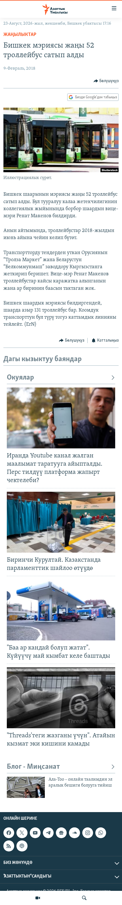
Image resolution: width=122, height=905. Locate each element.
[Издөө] (84, 898)
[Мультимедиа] (37, 898)
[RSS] (8, 845)
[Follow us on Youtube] (35, 832)
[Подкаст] (21, 845)
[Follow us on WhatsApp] (100, 832)
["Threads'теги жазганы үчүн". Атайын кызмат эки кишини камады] (61, 697)
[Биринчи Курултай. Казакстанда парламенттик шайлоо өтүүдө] (61, 522)
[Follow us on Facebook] (8, 832)
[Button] (106, 81)
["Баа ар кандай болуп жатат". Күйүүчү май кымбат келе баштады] (61, 610)
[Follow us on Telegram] (48, 832)
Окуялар (20, 378)
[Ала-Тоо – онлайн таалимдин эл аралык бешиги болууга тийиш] (26, 787)
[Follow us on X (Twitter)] (21, 832)
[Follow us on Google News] (61, 832)
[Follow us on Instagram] (87, 832)
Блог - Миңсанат (33, 767)
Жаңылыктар (19, 34)
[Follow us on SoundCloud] (74, 832)
